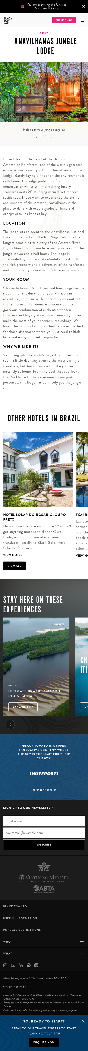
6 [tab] (51, 790)
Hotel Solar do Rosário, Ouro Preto (34, 517)
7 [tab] (55, 790)
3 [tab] (41, 790)
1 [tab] (34, 790)
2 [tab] (38, 790)
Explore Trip (23, 707)
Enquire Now (64, 20)
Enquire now (44, 1042)
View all (14, 566)
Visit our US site (46, 8)
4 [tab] (44, 790)
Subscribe (44, 845)
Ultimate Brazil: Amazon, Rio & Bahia (35, 693)
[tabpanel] (44, 97)
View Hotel (12, 555)
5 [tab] (48, 790)
